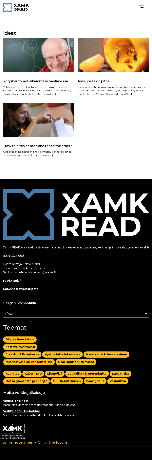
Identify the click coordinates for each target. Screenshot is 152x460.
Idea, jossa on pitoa (94, 81)
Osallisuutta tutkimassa (76, 362)
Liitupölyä (54, 373)
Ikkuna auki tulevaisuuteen (106, 354)
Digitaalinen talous (20, 339)
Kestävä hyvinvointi (20, 347)
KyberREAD (33, 373)
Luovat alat (120, 373)
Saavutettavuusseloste (21, 289)
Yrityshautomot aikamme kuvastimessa (36, 81)
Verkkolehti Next (15, 401)
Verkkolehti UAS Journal (21, 411)
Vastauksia (118, 381)
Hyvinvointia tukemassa (62, 354)
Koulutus (12, 373)
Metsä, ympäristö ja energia (26, 381)
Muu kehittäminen (67, 381)
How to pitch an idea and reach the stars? (38, 146)
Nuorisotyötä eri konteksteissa (29, 362)
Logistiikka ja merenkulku (87, 373)
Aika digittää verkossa (22, 354)
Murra (31, 303)
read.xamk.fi (12, 280)
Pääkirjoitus (95, 381)
